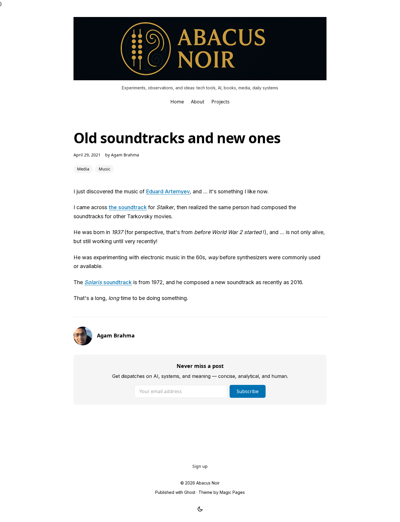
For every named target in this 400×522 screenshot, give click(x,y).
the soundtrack (128, 207)
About (197, 101)
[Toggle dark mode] (200, 509)
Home (177, 101)
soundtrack (108, 282)
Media (83, 169)
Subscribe (248, 391)
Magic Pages (232, 492)
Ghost (189, 492)
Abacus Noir (208, 482)
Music (104, 169)
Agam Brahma (125, 155)
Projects (220, 101)
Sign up (200, 466)
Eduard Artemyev (168, 191)
